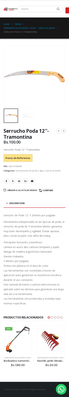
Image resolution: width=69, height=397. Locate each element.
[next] (63, 131)
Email (32, 181)
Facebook (6, 181)
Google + (25, 181)
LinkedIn (19, 181)
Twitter (13, 181)
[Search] (58, 9)
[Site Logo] (11, 9)
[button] (8, 76)
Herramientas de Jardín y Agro (29, 170)
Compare (47, 190)
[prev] (58, 131)
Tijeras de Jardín (53, 170)
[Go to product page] (51, 340)
